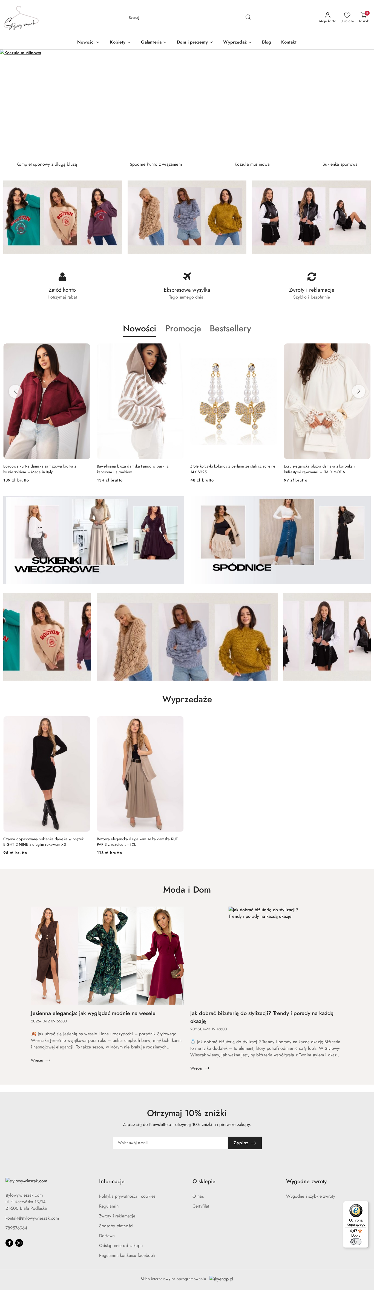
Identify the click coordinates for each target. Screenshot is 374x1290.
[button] (120, 43)
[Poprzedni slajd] (12, 103)
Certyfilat (200, 1206)
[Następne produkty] (359, 391)
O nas (198, 1196)
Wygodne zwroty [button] (306, 1181)
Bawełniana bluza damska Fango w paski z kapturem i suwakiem (133, 468)
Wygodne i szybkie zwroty (310, 1196)
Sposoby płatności (116, 1226)
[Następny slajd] (362, 103)
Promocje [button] (183, 328)
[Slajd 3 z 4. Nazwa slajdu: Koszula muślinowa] (187, 103)
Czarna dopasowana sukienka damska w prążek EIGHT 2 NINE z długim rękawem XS (43, 841)
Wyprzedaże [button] (187, 699)
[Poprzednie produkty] (15, 391)
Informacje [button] (112, 1181)
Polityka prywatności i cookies (127, 1196)
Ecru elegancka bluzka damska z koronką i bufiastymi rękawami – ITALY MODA (319, 468)
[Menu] (365, 1204)
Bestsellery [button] (230, 328)
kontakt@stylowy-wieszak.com (32, 1218)
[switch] (355, 1242)
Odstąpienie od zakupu (121, 1245)
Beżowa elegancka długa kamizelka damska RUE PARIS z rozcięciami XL (137, 841)
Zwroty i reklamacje (117, 1216)
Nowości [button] (139, 328)
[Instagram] (19, 1243)
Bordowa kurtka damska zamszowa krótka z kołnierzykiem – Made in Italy (39, 468)
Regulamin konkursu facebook (127, 1255)
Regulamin (109, 1206)
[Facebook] (9, 1243)
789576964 (16, 1228)
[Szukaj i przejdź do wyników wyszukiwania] (248, 18)
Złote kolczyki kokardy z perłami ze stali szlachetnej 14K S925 (233, 468)
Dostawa (107, 1235)
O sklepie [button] (203, 1181)
